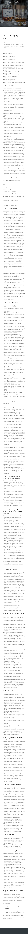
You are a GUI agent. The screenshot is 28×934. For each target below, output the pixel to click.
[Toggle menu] (1, 2)
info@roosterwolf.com (13, 200)
